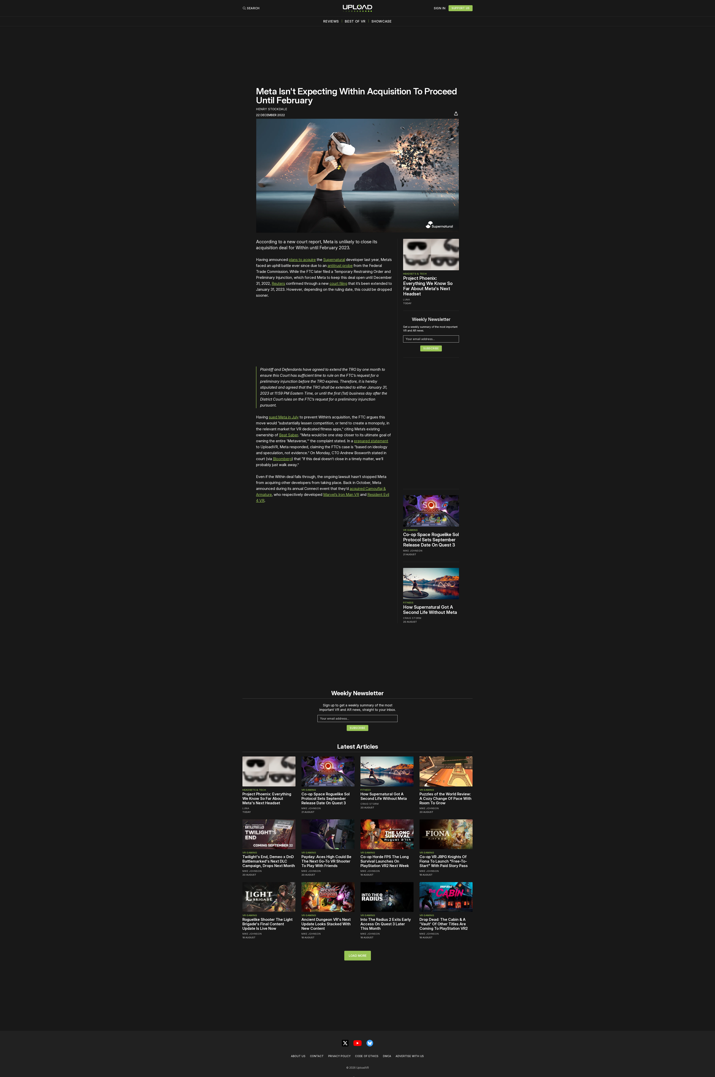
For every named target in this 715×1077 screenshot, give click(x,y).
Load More (357, 955)
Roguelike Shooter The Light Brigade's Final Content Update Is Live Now (267, 924)
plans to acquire (302, 259)
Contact (317, 1056)
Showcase (381, 21)
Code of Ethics (367, 1056)
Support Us (461, 8)
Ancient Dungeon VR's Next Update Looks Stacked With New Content (326, 924)
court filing (338, 283)
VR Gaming (410, 529)
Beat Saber (288, 435)
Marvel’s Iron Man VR (341, 494)
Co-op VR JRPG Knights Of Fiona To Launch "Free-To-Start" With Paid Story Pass (444, 861)
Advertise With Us (410, 1056)
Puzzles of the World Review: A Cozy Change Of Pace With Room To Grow (445, 798)
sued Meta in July (284, 417)
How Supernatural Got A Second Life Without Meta (430, 609)
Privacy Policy (339, 1056)
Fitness (408, 602)
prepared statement (371, 441)
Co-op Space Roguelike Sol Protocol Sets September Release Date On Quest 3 (431, 540)
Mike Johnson (412, 550)
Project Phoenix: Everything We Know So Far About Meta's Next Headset (428, 286)
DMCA (387, 1056)
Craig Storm (412, 617)
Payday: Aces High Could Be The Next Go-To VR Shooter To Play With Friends (326, 861)
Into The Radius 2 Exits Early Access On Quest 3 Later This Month (385, 924)
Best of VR (355, 21)
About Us (298, 1056)
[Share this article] (456, 114)
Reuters (278, 283)
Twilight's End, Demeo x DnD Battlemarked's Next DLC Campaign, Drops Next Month (268, 861)
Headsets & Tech (415, 273)
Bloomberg (282, 459)
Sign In (440, 8)
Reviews (331, 21)
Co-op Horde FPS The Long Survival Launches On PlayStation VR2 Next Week (384, 861)
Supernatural (334, 259)
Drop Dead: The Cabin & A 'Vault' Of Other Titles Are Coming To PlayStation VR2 (444, 924)
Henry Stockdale (271, 109)
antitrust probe (340, 265)
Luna (406, 299)
